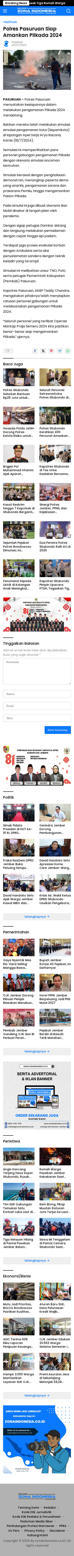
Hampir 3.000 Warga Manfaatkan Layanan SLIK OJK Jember (18, 1378)
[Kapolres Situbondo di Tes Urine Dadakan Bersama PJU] (55, 454)
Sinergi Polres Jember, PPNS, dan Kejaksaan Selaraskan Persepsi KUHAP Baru (54, 508)
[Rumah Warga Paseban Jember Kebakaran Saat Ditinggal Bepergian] (55, 1156)
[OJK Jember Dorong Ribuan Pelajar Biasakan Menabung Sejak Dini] (19, 982)
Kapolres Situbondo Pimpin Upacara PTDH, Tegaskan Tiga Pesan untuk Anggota (55, 585)
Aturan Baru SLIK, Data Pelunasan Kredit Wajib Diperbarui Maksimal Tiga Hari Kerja (54, 1308)
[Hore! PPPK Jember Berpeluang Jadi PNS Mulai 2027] (55, 982)
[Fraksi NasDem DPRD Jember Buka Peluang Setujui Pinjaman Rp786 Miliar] (19, 848)
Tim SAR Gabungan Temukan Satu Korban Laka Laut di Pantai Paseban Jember (18, 1208)
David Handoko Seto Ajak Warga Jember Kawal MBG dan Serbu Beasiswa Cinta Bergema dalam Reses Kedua (18, 899)
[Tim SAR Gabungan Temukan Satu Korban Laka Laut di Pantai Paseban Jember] (19, 1192)
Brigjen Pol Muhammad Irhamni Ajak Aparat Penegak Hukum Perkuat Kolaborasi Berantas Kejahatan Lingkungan (18, 470)
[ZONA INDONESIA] (36, 10)
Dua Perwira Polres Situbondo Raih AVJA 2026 (55, 546)
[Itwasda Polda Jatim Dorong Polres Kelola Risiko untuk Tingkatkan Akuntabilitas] (19, 415)
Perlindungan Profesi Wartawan (30, 1526)
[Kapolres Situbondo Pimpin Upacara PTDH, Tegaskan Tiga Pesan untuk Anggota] (55, 568)
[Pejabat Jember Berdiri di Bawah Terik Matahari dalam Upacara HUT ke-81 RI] (55, 1017)
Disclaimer (57, 1531)
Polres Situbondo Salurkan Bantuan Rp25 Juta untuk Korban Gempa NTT (18, 394)
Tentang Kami (28, 1508)
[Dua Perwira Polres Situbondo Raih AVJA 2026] (55, 530)
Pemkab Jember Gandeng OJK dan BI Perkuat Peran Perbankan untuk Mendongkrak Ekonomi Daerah (18, 1034)
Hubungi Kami (37, 1535)
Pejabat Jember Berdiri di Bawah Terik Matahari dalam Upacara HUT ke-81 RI (54, 1034)
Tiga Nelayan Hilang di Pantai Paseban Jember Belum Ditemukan (18, 1243)
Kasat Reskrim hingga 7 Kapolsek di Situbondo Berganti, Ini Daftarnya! (19, 508)
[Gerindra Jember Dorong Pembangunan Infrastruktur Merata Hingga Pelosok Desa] (55, 812)
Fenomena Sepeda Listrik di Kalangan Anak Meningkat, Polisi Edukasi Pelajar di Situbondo (18, 585)
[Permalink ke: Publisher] (6, 43)
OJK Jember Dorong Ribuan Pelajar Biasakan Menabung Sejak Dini (18, 999)
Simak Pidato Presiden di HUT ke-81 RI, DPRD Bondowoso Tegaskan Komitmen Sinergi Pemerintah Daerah (18, 829)
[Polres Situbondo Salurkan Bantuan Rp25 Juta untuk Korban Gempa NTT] (19, 377)
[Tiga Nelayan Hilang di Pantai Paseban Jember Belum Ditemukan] (19, 1227)
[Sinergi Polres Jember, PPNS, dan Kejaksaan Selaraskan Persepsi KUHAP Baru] (55, 492)
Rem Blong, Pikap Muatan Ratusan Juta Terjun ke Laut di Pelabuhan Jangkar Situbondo (53, 1208)
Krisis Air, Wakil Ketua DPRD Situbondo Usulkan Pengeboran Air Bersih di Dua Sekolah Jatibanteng (55, 899)
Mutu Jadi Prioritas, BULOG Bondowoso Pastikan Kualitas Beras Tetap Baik (17, 1308)
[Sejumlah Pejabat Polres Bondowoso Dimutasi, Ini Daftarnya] (19, 530)
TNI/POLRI (10, 22)
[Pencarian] (68, 11)
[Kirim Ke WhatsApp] (68, 351)
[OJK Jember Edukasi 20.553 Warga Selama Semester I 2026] (55, 1326)
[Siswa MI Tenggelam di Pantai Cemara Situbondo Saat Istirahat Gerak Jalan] (55, 1227)
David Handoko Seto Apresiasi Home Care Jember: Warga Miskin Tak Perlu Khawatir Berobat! (55, 864)
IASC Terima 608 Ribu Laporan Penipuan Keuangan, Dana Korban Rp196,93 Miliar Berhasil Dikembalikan (18, 1343)
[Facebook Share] (35, 351)
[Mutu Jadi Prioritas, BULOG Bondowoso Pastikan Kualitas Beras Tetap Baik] (19, 1291)
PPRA (62, 1526)
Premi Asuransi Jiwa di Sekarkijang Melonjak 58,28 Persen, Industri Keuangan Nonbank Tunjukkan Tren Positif (54, 1378)
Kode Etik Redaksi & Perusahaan (37, 1517)
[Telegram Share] (60, 351)
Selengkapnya (35, 917)
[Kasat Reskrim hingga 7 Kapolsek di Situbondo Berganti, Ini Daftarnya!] (19, 492)
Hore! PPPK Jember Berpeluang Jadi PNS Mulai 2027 (54, 999)
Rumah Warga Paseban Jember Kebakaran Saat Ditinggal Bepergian (54, 1173)
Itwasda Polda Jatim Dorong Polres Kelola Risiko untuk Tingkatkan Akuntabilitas (18, 432)
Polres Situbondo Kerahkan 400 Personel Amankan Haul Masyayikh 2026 (55, 432)
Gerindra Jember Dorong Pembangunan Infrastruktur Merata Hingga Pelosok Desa (54, 829)
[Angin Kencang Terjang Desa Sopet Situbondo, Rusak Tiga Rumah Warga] (19, 1156)
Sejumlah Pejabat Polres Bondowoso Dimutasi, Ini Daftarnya (17, 546)
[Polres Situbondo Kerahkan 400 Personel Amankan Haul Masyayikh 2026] (55, 415)
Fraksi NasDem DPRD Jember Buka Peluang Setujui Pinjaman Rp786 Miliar (18, 864)
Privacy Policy (34, 1531)
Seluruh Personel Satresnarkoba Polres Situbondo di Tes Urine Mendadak (54, 394)
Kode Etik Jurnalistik (36, 1512)
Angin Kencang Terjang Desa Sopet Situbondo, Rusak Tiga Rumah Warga (18, 1173)
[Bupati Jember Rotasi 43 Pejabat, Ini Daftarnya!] (55, 947)
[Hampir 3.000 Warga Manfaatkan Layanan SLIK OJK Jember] (19, 1362)
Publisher (17, 42)
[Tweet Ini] (43, 351)
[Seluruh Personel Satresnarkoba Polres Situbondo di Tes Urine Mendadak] (55, 377)
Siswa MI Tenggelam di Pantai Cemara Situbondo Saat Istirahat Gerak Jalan (54, 1243)
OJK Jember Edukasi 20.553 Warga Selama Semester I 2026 (54, 1343)
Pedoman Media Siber (36, 1521)
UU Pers (14, 1531)
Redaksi (50, 1508)
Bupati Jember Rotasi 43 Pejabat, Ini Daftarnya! (55, 964)
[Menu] (6, 10)
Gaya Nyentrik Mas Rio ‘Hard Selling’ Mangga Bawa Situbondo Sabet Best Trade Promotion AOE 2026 (18, 964)
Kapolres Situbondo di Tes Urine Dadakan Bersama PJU (54, 470)
